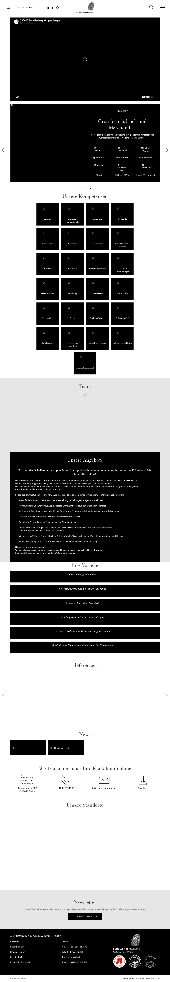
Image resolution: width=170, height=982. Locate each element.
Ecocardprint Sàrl (17, 947)
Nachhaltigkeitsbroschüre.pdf (145, 978)
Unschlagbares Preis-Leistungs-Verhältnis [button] (82, 588)
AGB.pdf (157, 978)
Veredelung (102, 157)
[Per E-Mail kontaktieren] (8, 7)
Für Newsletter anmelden (85, 917)
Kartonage (126, 157)
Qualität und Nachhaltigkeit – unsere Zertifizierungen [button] (82, 645)
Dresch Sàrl (14, 942)
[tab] (79, 188)
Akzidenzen (79, 157)
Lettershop (102, 174)
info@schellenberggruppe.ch (104, 788)
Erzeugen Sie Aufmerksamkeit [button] (82, 602)
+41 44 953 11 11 (65, 788)
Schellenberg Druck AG (71, 957)
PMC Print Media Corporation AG (74, 947)
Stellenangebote (60, 748)
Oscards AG (66, 942)
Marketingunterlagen (128, 978)
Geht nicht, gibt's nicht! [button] (82, 574)
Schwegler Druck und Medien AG (74, 962)
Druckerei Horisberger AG (20, 962)
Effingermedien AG (18, 952)
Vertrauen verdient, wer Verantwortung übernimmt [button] (82, 631)
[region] (85, 845)
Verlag (79, 174)
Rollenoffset (126, 174)
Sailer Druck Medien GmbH (72, 952)
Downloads (143, 788)
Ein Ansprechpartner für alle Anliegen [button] (82, 617)
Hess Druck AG (16, 957)
